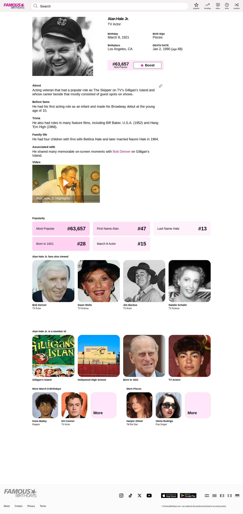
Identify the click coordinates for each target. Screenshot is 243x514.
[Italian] (230, 495)
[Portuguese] (214, 495)
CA (130, 49)
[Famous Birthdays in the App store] (169, 495)
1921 (125, 37)
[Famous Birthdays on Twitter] (140, 496)
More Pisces (134, 388)
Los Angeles (117, 49)
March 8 (114, 37)
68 (176, 49)
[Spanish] (207, 495)
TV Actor (114, 24)
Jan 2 (157, 49)
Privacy (31, 506)
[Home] (56, 493)
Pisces (158, 37)
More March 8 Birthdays (46, 388)
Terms (43, 506)
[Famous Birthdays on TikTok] (130, 496)
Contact (18, 506)
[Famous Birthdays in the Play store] (188, 495)
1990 (166, 49)
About (7, 506)
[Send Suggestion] (161, 86)
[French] (222, 495)
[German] (237, 495)
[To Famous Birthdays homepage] (14, 6)
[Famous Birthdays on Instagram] (121, 496)
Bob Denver (122, 151)
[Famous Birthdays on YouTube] (150, 495)
